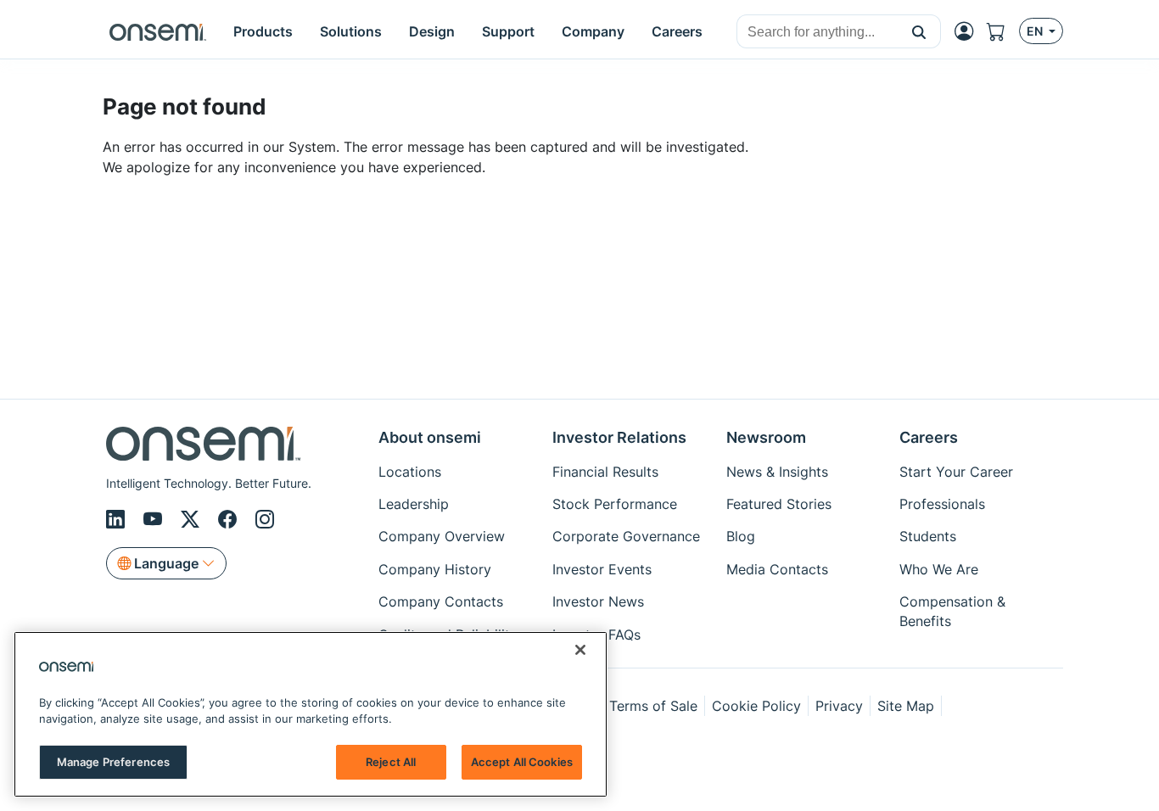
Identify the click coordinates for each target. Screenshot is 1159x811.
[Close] (580, 649)
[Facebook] (230, 519)
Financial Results (605, 471)
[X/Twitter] (192, 519)
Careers (928, 437)
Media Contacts (777, 569)
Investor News (598, 601)
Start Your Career (956, 471)
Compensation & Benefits (952, 611)
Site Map (905, 705)
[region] (310, 714)
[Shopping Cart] (1003, 31)
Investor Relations (619, 437)
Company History (434, 569)
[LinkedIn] (118, 519)
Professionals (942, 503)
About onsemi (429, 437)
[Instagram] (264, 519)
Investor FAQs (596, 634)
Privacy (839, 705)
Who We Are (938, 569)
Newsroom (766, 437)
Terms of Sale (653, 705)
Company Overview (441, 536)
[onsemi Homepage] (158, 31)
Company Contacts (440, 601)
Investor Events (602, 569)
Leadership (413, 503)
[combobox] (817, 32)
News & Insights (777, 471)
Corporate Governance (626, 536)
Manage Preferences (113, 762)
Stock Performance (614, 503)
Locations (409, 471)
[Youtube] (155, 519)
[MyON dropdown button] (969, 31)
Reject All (391, 762)
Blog (740, 536)
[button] (919, 31)
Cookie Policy (756, 705)
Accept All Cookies (522, 762)
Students (927, 536)
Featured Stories (778, 503)
